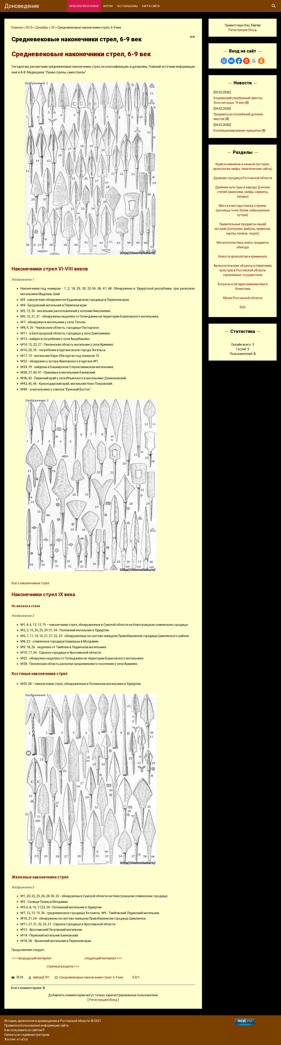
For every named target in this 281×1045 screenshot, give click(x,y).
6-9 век (118, 977)
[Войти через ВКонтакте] (231, 61)
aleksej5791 (41, 977)
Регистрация (98, 999)
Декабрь (41, 27)
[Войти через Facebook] (239, 61)
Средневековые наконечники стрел (85, 977)
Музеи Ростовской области (242, 298)
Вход (113, 999)
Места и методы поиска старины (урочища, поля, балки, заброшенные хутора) (243, 210)
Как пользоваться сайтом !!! (24, 1030)
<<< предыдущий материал (31, 958)
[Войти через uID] (224, 61)
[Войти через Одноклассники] (261, 61)
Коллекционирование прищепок (237, 130)
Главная (17, 27)
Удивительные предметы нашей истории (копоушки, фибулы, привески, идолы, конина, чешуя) (243, 228)
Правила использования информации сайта (36, 1025)
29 (53, 27)
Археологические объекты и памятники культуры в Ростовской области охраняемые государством (243, 270)
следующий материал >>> (103, 958)
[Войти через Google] (253, 61)
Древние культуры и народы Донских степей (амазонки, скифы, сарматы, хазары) (242, 191)
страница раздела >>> (63, 966)
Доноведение (21, 6)
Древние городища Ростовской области (242, 178)
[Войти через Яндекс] (246, 61)
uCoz (24, 1039)
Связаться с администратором (26, 1034)
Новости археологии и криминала (242, 256)
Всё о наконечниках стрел (30, 583)
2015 (28, 27)
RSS (243, 307)
